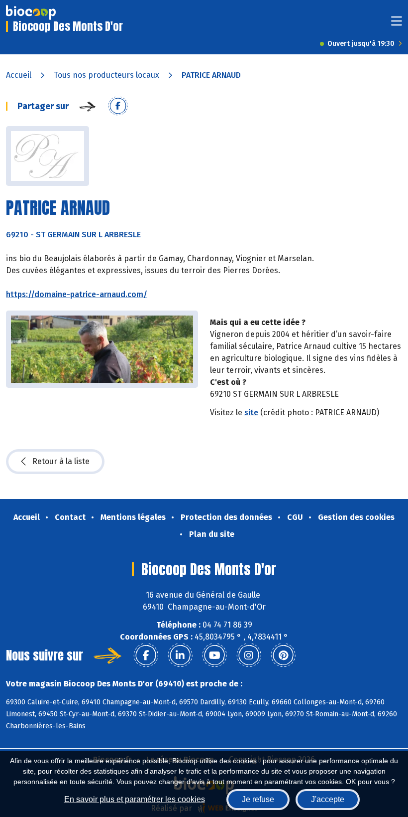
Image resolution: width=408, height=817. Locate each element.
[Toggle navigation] (396, 24)
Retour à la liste (61, 461)
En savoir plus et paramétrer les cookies (134, 799)
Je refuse (258, 799)
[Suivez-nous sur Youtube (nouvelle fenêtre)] (214, 655)
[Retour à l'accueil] (31, 12)
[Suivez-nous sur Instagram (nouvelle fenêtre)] (248, 655)
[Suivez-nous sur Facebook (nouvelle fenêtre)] (145, 655)
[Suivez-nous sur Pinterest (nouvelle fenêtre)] (283, 655)
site (251, 412)
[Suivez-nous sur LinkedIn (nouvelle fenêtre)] (180, 655)
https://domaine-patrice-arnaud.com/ (76, 294)
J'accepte (327, 799)
